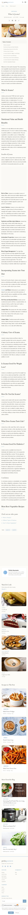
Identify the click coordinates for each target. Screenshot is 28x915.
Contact (3, 889)
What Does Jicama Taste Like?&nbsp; (11, 57)
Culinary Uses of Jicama (8, 51)
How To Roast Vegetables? (9, 523)
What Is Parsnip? (7, 517)
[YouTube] (10, 866)
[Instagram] (3, 866)
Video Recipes (4, 877)
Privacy (3, 890)
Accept (10, 912)
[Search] (22, 2)
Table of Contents (7, 42)
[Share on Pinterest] (15, 20)
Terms (3, 892)
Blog (7, 6)
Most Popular (4, 876)
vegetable (14, 529)
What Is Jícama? (7, 45)
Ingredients (4, 881)
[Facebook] (5, 866)
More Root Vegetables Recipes (9, 61)
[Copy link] (18, 20)
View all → (4, 589)
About (3, 887)
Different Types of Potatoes (9, 520)
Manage (17, 912)
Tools (16, 874)
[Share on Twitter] (9, 20)
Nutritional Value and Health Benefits (11, 47)
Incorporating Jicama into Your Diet (11, 49)
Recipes (3, 872)
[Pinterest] (8, 866)
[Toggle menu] (25, 2)
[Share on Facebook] (12, 20)
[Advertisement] (14, 178)
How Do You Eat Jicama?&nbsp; (10, 55)
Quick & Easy (4, 874)
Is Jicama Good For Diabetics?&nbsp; (11, 59)
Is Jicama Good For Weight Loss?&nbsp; (12, 53)
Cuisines (3, 879)
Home (3, 6)
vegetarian (8, 529)
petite (8, 2)
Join (24, 901)
